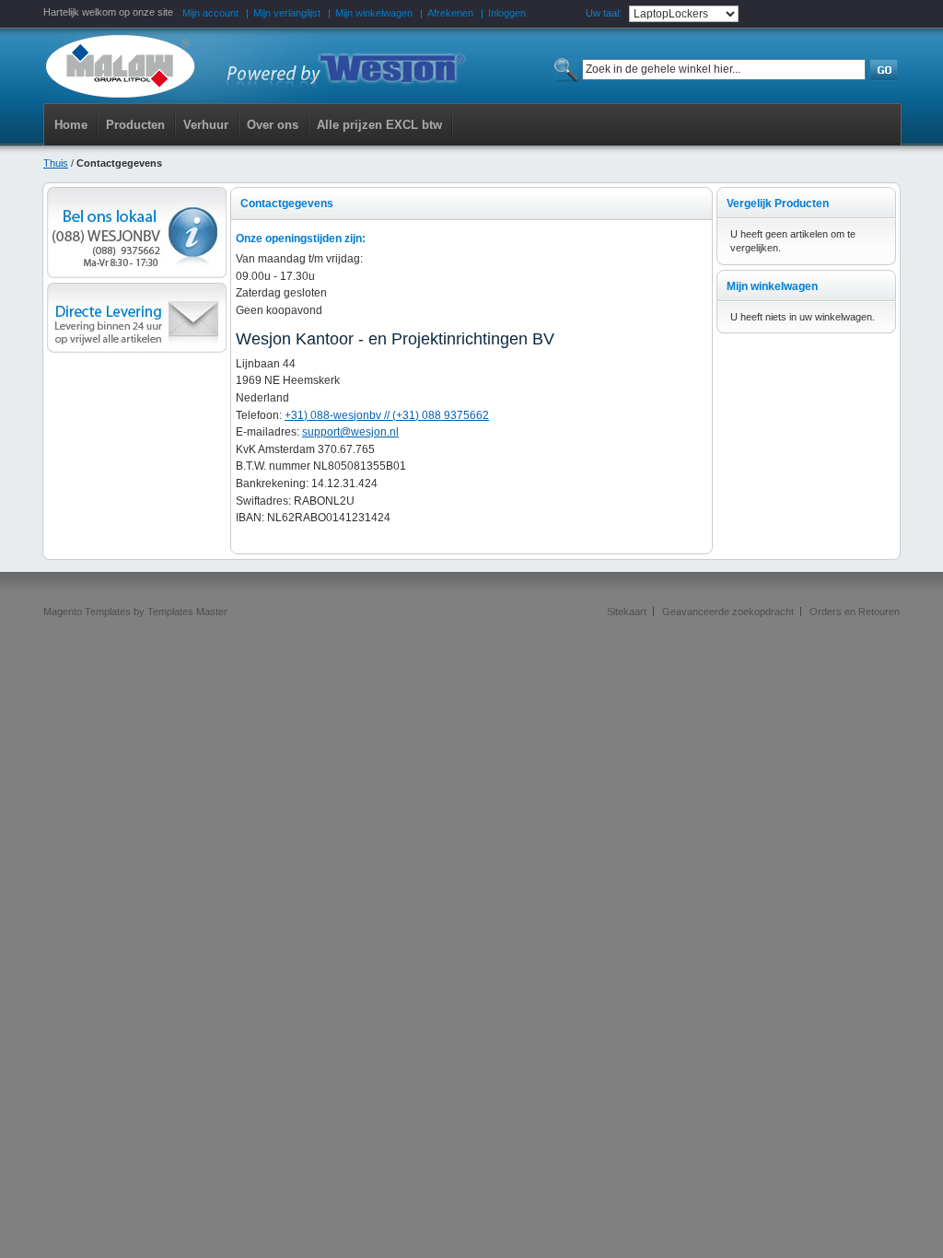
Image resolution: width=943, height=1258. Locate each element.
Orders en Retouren (854, 611)
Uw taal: (604, 12)
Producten (135, 125)
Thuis (55, 163)
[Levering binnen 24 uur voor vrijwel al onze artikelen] (137, 289)
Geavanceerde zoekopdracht (728, 611)
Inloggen (507, 12)
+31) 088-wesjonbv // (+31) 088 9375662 (387, 415)
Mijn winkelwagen (374, 12)
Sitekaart (626, 611)
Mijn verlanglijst (286, 12)
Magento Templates (87, 611)
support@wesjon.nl (350, 431)
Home (70, 125)
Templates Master (187, 611)
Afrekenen (450, 12)
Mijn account (210, 12)
